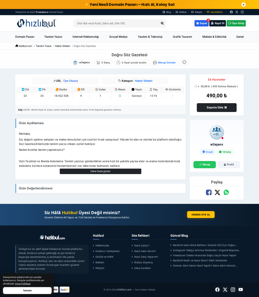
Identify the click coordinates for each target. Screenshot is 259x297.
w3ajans (216, 144)
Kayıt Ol (219, 23)
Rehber (183, 12)
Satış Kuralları (142, 268)
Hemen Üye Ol (201, 214)
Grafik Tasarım (182, 36)
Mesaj (206, 164)
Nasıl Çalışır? (141, 245)
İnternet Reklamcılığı (86, 36)
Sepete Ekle (215, 107)
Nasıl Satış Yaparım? (146, 256)
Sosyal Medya (118, 36)
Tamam (27, 290)
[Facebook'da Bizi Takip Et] (231, 12)
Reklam (99, 262)
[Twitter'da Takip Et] (225, 290)
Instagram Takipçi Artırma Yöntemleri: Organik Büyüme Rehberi (204, 250)
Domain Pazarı (24, 36)
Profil (230, 164)
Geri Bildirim (217, 12)
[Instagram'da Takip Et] (242, 12)
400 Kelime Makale (224, 86)
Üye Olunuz (70, 81)
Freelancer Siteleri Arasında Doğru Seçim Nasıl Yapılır (204, 255)
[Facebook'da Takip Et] (217, 290)
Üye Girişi (238, 23)
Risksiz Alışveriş (143, 262)
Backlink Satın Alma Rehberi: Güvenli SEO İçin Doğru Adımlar (202, 245)
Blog (168, 12)
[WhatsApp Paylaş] (226, 192)
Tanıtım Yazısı (53, 36)
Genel (240, 36)
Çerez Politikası (23, 283)
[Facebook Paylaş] (208, 192)
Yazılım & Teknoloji (150, 36)
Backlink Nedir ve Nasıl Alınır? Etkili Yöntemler (200, 260)
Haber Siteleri (143, 81)
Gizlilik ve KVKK (104, 256)
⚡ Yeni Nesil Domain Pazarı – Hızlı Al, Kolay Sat (129, 4)
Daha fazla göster (100, 171)
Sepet (204, 22)
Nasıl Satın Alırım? (145, 251)
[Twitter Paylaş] (217, 192)
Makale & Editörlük (214, 36)
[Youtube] (241, 290)
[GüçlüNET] (64, 290)
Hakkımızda (102, 245)
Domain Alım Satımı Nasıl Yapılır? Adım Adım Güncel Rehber (202, 265)
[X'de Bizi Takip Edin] (236, 12)
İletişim (198, 12)
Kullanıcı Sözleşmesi (107, 251)
